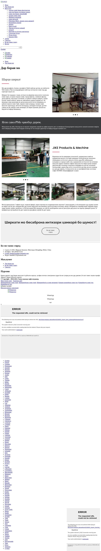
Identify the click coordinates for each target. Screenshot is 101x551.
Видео (7, 44)
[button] (50, 231)
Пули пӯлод (13, 35)
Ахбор (7, 38)
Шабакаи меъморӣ (15, 17)
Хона (6, 5)
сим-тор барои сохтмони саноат (19, 12)
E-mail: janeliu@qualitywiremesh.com (17, 253)
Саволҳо (7, 40)
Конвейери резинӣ (15, 23)
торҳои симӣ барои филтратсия (19, 10)
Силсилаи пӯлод (14, 33)
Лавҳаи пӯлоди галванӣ (17, 28)
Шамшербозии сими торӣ (9, 282)
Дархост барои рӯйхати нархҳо (11, 277)
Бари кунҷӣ (12, 26)
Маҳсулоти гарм (6, 281)
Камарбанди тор (6, 284)
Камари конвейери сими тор (68, 282)
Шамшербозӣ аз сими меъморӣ (47, 282)
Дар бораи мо (9, 7)
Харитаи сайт (17, 281)
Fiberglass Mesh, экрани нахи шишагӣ (21, 21)
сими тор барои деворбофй (18, 14)
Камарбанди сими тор (85, 282)
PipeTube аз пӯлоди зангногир (19, 31)
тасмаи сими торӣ (15, 15)
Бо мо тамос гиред (11, 42)
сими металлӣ (13, 19)
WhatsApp (12, 290)
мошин (11, 24)
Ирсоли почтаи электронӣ (9, 288)
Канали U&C (13, 37)
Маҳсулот (8, 8)
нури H (11, 30)
